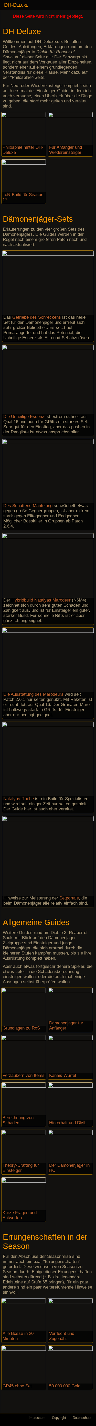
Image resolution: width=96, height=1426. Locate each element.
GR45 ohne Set (17, 1386)
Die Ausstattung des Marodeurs (33, 694)
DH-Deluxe (16, 5)
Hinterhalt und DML (67, 1122)
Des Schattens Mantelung (27, 505)
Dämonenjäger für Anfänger (66, 1026)
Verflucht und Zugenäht (61, 1336)
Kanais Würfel (62, 1075)
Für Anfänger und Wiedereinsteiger (65, 150)
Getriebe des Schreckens (36, 317)
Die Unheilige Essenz (23, 416)
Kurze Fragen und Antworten (20, 1215)
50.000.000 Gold (64, 1386)
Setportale (69, 898)
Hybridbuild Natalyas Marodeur (41, 600)
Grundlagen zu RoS (21, 1028)
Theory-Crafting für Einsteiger (21, 1168)
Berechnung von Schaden (18, 1120)
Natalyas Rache (18, 798)
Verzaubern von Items (24, 1075)
